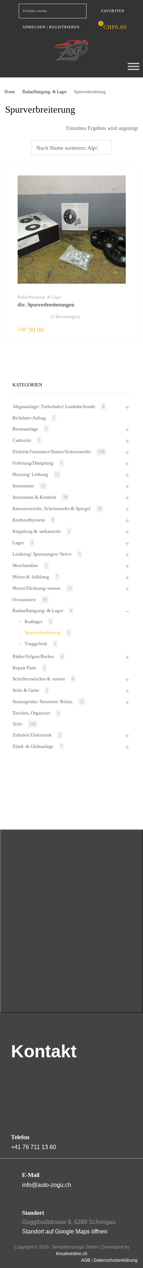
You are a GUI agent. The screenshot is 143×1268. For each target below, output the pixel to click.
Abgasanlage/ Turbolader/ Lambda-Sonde (53, 406)
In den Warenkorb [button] (121, 330)
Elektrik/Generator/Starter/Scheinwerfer (51, 451)
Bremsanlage (25, 429)
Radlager (34, 621)
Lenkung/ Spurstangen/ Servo (42, 554)
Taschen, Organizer (31, 713)
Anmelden (33, 27)
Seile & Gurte (25, 690)
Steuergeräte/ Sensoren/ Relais (42, 701)
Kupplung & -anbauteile (36, 531)
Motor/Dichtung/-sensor (36, 588)
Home (9, 91)
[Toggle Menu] (133, 66)
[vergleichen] (123, 191)
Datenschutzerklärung (116, 1260)
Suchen (79, 12)
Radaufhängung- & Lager (44, 91)
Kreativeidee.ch (71, 1253)
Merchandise (25, 565)
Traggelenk (36, 643)
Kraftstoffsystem (28, 520)
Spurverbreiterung (42, 632)
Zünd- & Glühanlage (33, 746)
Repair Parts (24, 668)
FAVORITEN (112, 11)
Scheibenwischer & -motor (38, 679)
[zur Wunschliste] (123, 179)
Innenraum (23, 485)
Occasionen (24, 599)
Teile (17, 724)
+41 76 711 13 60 (33, 1147)
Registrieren (64, 27)
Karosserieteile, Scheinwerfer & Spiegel (51, 508)
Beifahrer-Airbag (29, 418)
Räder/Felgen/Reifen (33, 656)
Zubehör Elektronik (32, 735)
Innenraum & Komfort (34, 497)
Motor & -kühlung (30, 576)
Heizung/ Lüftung (30, 474)
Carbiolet (21, 440)
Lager (18, 542)
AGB (85, 1260)
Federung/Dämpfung (33, 463)
